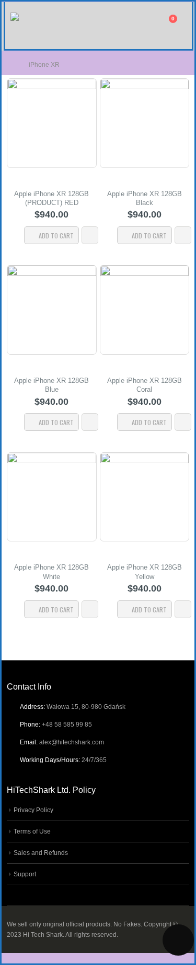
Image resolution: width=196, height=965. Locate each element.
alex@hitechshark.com (71, 742)
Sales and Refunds (41, 852)
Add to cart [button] (56, 235)
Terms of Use (32, 831)
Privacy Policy (33, 809)
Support (25, 874)
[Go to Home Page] (10, 64)
